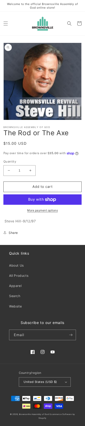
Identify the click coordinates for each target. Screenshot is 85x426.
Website (15, 306)
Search (14, 296)
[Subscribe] (71, 335)
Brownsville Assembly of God (34, 414)
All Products (18, 275)
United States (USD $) (40, 382)
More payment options (42, 210)
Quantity (9, 161)
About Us (16, 265)
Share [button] (13, 233)
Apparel (15, 286)
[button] (6, 23)
